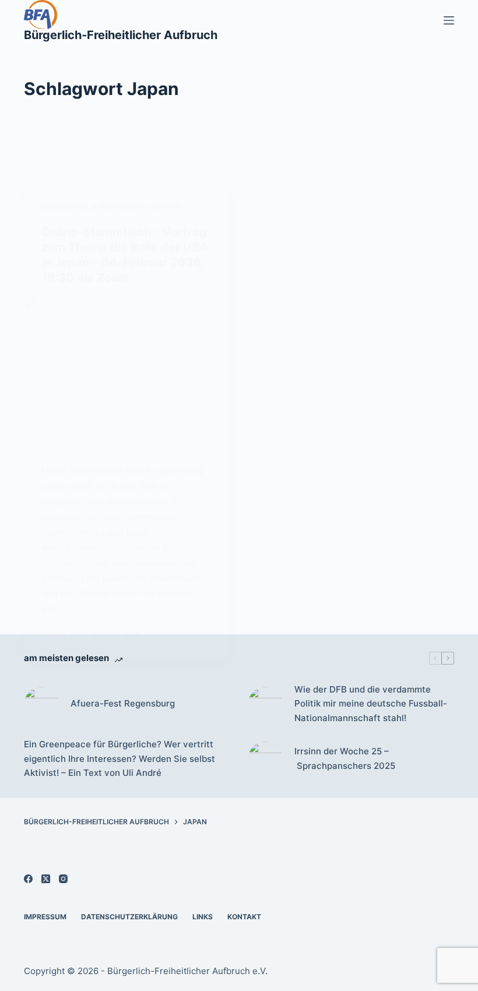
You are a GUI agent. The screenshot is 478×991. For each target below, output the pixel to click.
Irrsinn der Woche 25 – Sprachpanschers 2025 (344, 758)
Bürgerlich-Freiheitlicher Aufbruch (120, 35)
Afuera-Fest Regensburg (123, 703)
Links (202, 916)
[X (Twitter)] (45, 878)
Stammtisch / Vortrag (136, 206)
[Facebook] (28, 878)
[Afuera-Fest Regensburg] (41, 704)
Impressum (45, 916)
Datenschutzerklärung (129, 916)
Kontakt (244, 916)
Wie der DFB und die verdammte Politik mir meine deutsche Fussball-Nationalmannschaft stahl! (370, 704)
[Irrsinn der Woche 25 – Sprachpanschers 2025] (265, 759)
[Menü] (449, 20)
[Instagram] (63, 878)
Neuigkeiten (64, 206)
